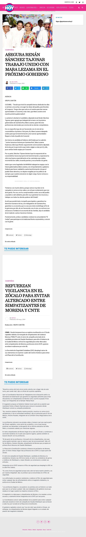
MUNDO (22, 8)
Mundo (34, 529)
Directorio (25, 529)
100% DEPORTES (61, 8)
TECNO (71, 8)
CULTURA (40, 15)
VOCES (47, 15)
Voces (44, 529)
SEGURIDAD (50, 8)
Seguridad (39, 529)
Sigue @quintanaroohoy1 (64, 21)
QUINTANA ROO (31, 8)
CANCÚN (42, 8)
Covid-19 (49, 529)
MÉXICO (15, 8)
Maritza (14, 318)
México (30, 529)
